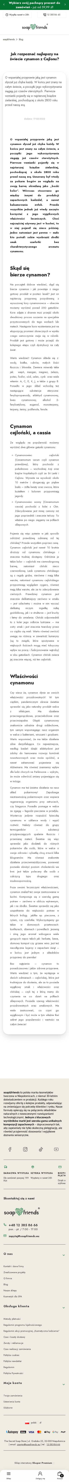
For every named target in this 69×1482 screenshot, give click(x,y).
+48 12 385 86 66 (23, 1225)
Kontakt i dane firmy (14, 1266)
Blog (21, 39)
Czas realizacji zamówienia (17, 1349)
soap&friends (9, 39)
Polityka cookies (11, 1355)
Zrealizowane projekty (14, 1272)
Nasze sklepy (10, 1290)
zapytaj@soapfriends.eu (24, 1236)
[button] (34, 1255)
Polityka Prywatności (13, 1373)
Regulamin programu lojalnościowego (23, 1325)
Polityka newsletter (13, 1361)
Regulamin (9, 1367)
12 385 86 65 (53, 14)
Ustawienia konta (12, 1401)
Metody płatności (12, 1319)
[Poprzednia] (4, 5)
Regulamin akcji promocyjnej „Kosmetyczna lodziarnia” (31, 1331)
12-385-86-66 (53, 1444)
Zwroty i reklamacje (13, 1343)
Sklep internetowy (33, 1463)
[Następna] (65, 5)
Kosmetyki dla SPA (13, 1296)
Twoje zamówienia (13, 1395)
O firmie (8, 1278)
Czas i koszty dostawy (14, 1337)
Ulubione (8, 1407)
